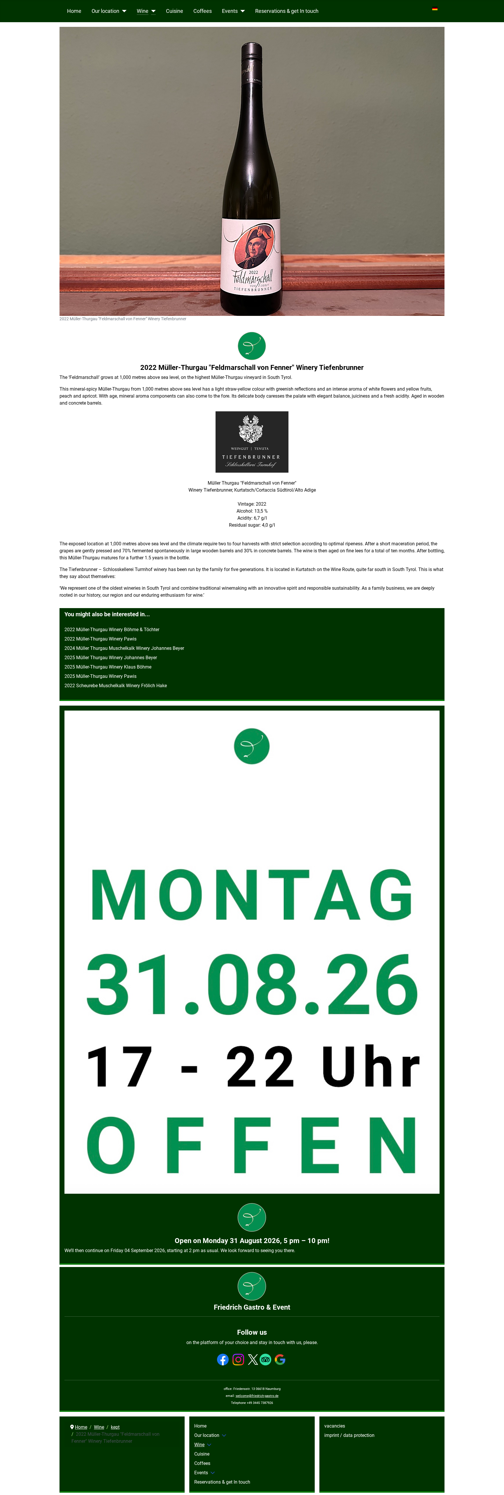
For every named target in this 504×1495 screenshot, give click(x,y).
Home (74, 11)
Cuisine (174, 11)
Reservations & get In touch (286, 11)
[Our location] (123, 11)
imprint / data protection (349, 1435)
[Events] (241, 11)
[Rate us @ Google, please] (280, 1359)
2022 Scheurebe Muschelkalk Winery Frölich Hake (115, 685)
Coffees (202, 11)
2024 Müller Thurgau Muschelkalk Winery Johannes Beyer (124, 648)
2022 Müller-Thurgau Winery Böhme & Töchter (111, 629)
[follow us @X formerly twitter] (253, 1359)
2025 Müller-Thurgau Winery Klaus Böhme (107, 667)
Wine (142, 11)
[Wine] (152, 11)
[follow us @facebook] (223, 1359)
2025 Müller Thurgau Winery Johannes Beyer (110, 657)
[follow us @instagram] (238, 1359)
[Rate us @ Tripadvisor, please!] (265, 1359)
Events (230, 11)
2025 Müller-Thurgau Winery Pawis (100, 676)
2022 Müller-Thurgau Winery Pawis (100, 639)
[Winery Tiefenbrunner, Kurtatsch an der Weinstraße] (252, 442)
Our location (105, 11)
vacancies (334, 1426)
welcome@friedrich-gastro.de (257, 1396)
